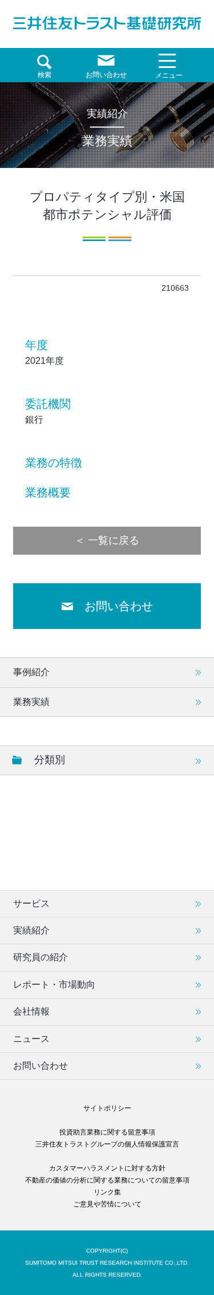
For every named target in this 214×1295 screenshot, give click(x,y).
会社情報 (31, 1011)
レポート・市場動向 (54, 984)
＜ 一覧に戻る (107, 540)
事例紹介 (31, 672)
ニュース (31, 1039)
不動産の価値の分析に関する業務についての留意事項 (107, 1180)
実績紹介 (31, 930)
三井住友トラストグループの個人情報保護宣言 (107, 1144)
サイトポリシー (107, 1108)
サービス (31, 903)
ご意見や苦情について (107, 1204)
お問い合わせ (118, 606)
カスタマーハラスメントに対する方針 (107, 1168)
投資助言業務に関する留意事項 (107, 1132)
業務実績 (31, 702)
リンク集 (107, 1192)
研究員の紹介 (40, 957)
